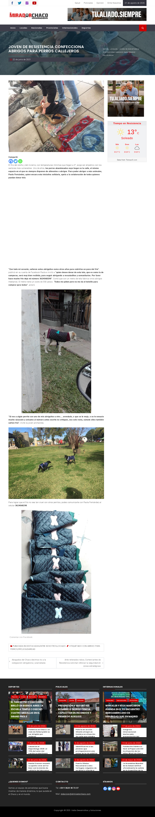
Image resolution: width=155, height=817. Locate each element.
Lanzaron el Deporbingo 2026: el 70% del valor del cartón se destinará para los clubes (37, 751)
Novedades (42, 697)
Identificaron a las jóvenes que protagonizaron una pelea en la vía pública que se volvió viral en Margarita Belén (86, 752)
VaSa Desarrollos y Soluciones (86, 810)
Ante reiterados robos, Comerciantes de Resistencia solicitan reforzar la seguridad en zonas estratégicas (80, 663)
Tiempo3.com (131, 160)
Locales (23, 28)
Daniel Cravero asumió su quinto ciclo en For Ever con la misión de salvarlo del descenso (39, 766)
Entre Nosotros (114, 3)
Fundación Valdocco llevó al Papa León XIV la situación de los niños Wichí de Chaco (133, 750)
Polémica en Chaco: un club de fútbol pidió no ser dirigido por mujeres (39, 733)
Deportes (86, 28)
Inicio (13, 28)
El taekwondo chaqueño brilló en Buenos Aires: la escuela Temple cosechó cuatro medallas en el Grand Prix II (27, 709)
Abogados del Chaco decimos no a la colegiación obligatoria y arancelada (29, 661)
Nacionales (36, 28)
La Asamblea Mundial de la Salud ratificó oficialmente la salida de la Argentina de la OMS (133, 768)
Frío (20, 649)
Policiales (88, 3)
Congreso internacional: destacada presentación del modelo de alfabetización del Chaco (132, 736)
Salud (77, 3)
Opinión (100, 3)
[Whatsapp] (20, 161)
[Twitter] (15, 161)
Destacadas (33, 646)
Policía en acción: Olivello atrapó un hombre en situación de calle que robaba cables (85, 734)
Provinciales (52, 28)
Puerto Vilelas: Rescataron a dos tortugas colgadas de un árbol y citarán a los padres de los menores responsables (86, 769)
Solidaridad (29, 649)
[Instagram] (114, 789)
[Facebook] (11, 161)
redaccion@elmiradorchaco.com (76, 794)
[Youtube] (118, 789)
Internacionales (70, 28)
